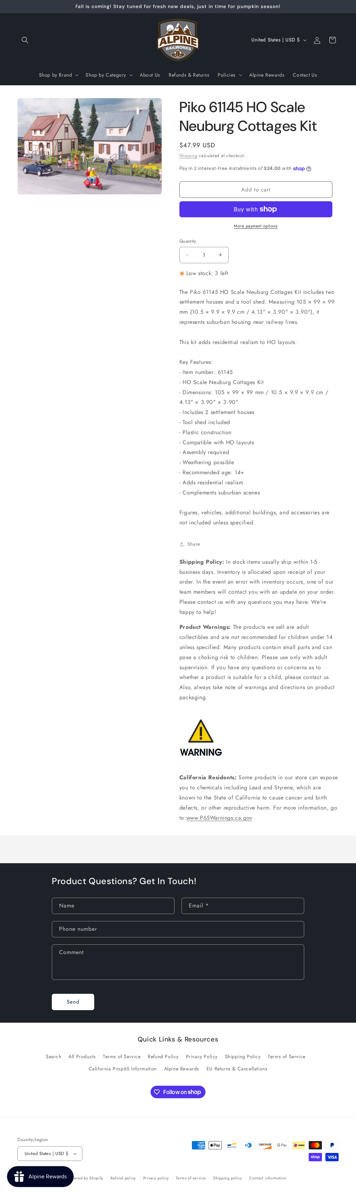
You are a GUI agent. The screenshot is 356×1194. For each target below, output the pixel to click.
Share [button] (193, 543)
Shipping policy (227, 1178)
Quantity (187, 241)
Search (54, 1056)
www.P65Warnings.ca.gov (219, 818)
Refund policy (123, 1178)
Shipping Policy (243, 1056)
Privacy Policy (202, 1056)
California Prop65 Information (123, 1068)
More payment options (255, 226)
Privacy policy (156, 1178)
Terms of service (191, 1178)
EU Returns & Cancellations (237, 1068)
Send (73, 1002)
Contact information (267, 1178)
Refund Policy (163, 1056)
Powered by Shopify (85, 1178)
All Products (82, 1056)
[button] (25, 40)
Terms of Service (122, 1056)
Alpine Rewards (181, 1068)
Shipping (188, 156)
